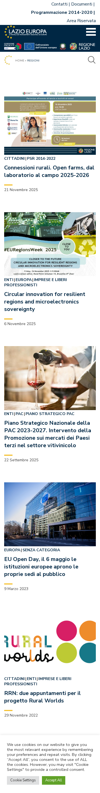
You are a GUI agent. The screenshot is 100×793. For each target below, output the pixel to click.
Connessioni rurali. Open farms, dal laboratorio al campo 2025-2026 (49, 171)
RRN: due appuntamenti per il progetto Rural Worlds (42, 696)
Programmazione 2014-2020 (61, 12)
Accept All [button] (53, 780)
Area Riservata (81, 21)
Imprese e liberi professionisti (35, 282)
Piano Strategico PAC (50, 413)
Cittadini (14, 158)
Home (19, 61)
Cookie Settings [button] (23, 780)
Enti (8, 279)
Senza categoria (41, 550)
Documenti (81, 4)
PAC (19, 413)
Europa (24, 279)
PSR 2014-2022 (41, 158)
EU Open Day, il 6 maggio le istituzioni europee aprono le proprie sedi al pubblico (41, 566)
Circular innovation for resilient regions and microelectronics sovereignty (44, 301)
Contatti (59, 4)
